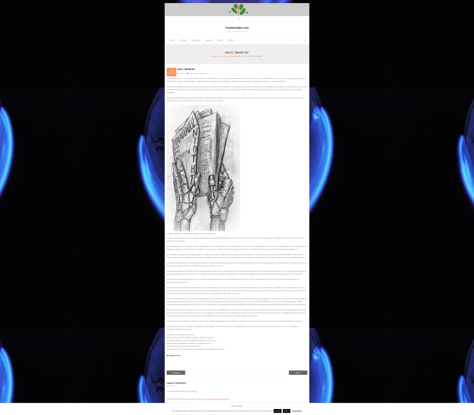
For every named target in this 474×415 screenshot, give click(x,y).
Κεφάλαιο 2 (236, 56)
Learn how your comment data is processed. (212, 399)
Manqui (182, 73)
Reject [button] (286, 411)
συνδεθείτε (192, 391)
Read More (297, 411)
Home (213, 56)
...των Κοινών (223, 56)
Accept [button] (277, 411)
